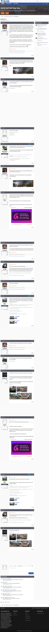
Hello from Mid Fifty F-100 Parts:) (41, 28)
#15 (33, 417)
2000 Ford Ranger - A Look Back (7, 586)
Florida (7, 293)
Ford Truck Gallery (27, 616)
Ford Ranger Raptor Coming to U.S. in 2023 (8, 597)
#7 (33, 192)
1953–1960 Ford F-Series (40, 31)
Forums (2, 3)
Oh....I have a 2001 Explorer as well (16, 224)
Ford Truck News (27, 618)
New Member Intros (39, 26)
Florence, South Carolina (5, 141)
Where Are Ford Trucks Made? (7, 578)
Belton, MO (6, 70)
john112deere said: (12, 168)
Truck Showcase (8, 3)
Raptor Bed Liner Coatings (6, 593)
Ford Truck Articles (4, 576)
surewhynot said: (12, 264)
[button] (10, 566)
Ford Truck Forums (27, 620)
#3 (33, 79)
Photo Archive (15, 3)
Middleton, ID (6, 540)
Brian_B (4, 200)
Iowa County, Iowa (5, 309)
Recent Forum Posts (39, 22)
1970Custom (4, 378)
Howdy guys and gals (40, 37)
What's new (15, 611)
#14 (33, 370)
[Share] (32, 22)
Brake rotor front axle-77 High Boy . (42, 24)
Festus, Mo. (6, 91)
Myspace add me (29, 224)
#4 (33, 128)
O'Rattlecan (4, 66)
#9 (33, 261)
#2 (33, 58)
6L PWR (4, 269)
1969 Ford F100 (5, 582)
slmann (4, 86)
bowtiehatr (5, 135)
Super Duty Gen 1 (39, 45)
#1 (33, 22)
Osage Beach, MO (5, 522)
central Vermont (6, 157)
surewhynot (2, 20)
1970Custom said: (12, 477)
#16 (33, 474)
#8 (33, 242)
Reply (32, 55)
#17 (33, 510)
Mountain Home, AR (5, 204)
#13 (33, 355)
